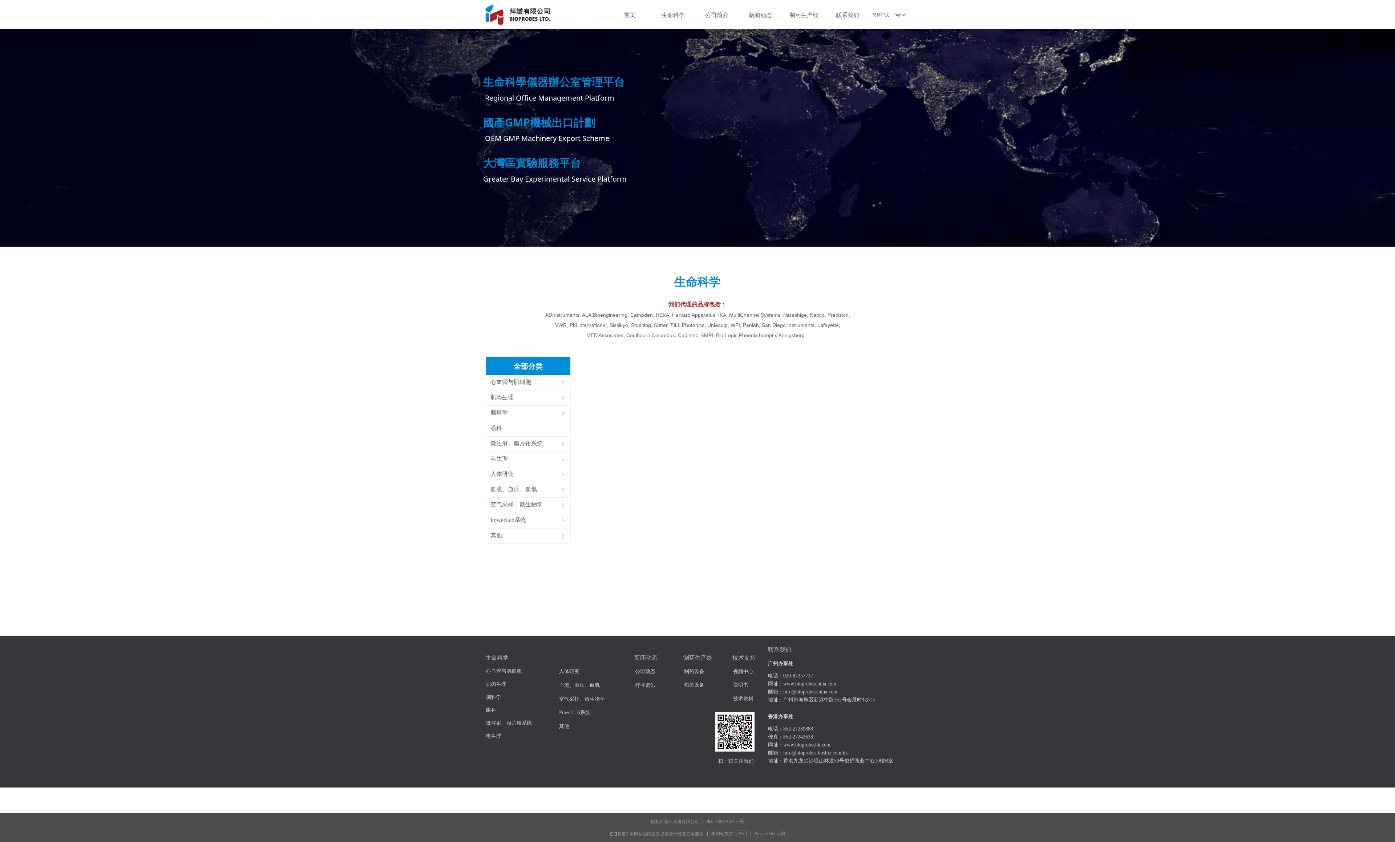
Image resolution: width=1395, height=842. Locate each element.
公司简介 (716, 15)
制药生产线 (803, 15)
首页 (629, 15)
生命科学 (673, 15)
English (899, 14)
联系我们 (847, 15)
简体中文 (881, 14)
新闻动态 (760, 15)
